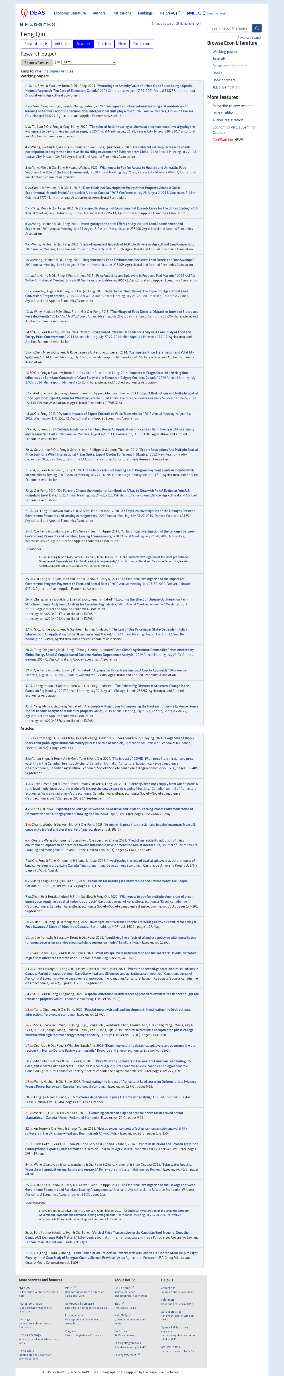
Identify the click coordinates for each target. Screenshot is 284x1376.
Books (217, 73)
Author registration (228, 120)
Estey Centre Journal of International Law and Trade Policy (119, 1237)
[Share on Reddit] (40, 24)
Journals (219, 59)
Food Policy (111, 1133)
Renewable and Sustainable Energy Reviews (130, 1169)
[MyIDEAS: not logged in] (199, 24)
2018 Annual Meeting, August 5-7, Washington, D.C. (154, 604)
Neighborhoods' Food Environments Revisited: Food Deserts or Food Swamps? (138, 260)
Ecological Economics (60, 1014)
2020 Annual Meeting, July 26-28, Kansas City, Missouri (128, 131)
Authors (99, 13)
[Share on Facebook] (35, 24)
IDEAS (46, 1372)
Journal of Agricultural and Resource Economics (148, 561)
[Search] (257, 28)
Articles (67, 71)
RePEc (62, 1372)
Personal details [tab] (35, 44)
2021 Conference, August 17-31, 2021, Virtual (132, 90)
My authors (186, 23)
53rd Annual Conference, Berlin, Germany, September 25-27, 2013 (149, 398)
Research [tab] (83, 44)
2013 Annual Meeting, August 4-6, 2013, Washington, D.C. (99, 434)
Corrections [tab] (141, 44)
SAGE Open (109, 814)
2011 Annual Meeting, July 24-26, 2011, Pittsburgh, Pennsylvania (104, 475)
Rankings (145, 13)
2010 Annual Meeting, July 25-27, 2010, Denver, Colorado (139, 516)
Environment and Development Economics (111, 865)
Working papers (225, 52)
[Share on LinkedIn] (44, 24)
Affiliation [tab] (62, 44)
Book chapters (224, 80)
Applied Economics (166, 1097)
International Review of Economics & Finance (158, 743)
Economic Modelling (93, 958)
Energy (87, 829)
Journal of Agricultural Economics (124, 1149)
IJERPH (46, 886)
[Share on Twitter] (31, 24)
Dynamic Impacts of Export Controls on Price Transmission (100, 414)
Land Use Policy (130, 942)
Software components (230, 66)
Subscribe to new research (233, 106)
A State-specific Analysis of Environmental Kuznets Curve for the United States (132, 208)
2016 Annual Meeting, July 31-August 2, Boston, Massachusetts (86, 229)
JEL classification (226, 87)
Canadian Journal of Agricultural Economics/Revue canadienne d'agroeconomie (131, 1066)
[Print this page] (53, 24)
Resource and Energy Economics (119, 1050)
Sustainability (100, 926)
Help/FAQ (168, 13)
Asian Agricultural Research (136, 1257)
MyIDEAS (207, 13)
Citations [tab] (104, 44)
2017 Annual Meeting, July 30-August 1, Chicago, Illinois (97, 691)
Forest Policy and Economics (79, 1117)
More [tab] (122, 44)
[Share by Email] (49, 24)
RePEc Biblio (223, 113)
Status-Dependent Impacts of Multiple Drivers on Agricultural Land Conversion (137, 244)
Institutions (121, 13)
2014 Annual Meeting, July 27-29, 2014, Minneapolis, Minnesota (111, 337)
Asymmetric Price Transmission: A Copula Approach (130, 670)
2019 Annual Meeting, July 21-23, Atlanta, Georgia (140, 711)
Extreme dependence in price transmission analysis (113, 1097)
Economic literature (70, 13)
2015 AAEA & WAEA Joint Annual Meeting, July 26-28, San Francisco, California (122, 296)
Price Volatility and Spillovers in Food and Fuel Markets (135, 275)
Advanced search (249, 37)
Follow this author (165, 24)
